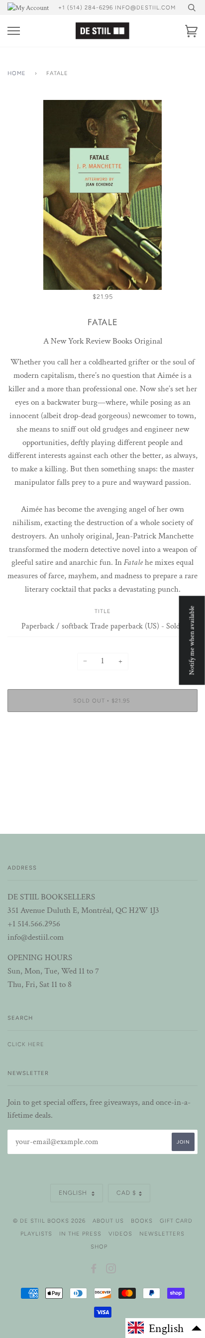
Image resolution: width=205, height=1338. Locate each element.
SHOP (99, 1246)
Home (16, 73)
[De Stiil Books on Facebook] (94, 1270)
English (74, 1192)
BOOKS (142, 1220)
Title (103, 611)
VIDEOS (120, 1233)
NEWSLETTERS (162, 1233)
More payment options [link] (102, 753)
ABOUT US (108, 1220)
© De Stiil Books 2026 (49, 1220)
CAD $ (126, 1192)
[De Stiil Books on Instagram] (111, 1270)
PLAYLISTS (36, 1233)
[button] (165, 1328)
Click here (25, 1044)
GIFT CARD (176, 1220)
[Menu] (13, 31)
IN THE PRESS (80, 1233)
